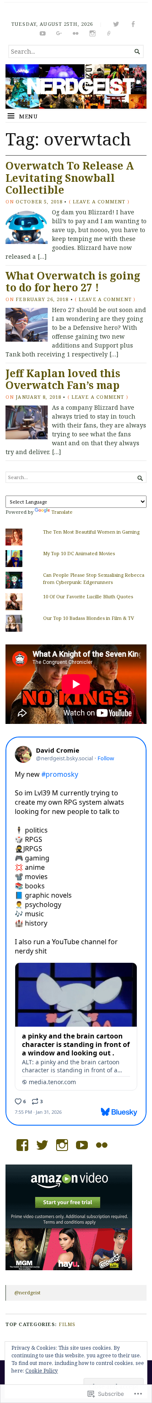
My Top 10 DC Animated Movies (79, 553)
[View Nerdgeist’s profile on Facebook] (22, 1145)
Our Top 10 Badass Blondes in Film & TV (88, 618)
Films (67, 1324)
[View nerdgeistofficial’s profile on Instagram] (62, 1145)
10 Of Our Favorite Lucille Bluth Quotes (88, 596)
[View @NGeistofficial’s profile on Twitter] (42, 1145)
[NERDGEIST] (76, 86)
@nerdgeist (27, 1292)
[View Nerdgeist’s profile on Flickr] (102, 1145)
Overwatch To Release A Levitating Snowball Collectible (69, 178)
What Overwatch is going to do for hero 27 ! (72, 282)
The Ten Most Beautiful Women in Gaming (91, 532)
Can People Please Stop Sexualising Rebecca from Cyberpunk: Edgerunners (93, 578)
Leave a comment (99, 201)
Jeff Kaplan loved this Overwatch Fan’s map (62, 379)
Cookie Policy (41, 1370)
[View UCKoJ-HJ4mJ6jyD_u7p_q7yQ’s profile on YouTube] (82, 1145)
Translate (62, 512)
